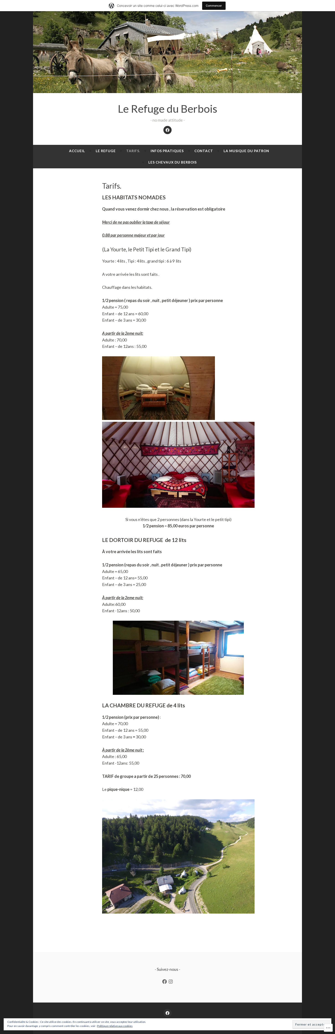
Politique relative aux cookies (115, 1026)
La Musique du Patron (246, 151)
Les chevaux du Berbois (172, 162)
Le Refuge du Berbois (167, 108)
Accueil (77, 151)
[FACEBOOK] (167, 1013)
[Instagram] (170, 981)
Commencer (214, 5)
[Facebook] (167, 130)
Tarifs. (133, 151)
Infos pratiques (167, 151)
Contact (203, 151)
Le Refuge (106, 151)
